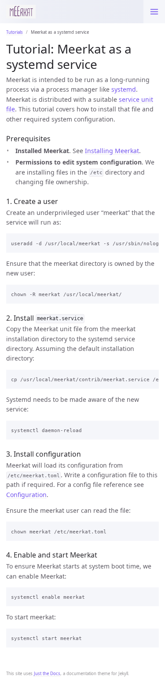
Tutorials (14, 32)
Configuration (26, 494)
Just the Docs (47, 673)
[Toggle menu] (154, 11)
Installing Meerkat (112, 151)
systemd (123, 89)
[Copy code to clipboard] (149, 241)
